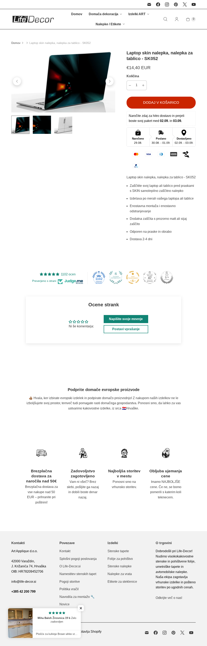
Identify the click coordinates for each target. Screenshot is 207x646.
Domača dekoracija (103, 14)
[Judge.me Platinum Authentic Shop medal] (115, 277)
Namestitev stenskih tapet (77, 574)
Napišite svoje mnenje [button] (126, 319)
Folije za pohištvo (120, 558)
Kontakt (64, 551)
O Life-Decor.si (70, 566)
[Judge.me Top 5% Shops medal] (166, 277)
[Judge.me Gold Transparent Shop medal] (132, 277)
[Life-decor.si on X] (184, 4)
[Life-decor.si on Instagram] (167, 4)
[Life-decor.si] (33, 19)
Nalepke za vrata (120, 574)
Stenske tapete (118, 551)
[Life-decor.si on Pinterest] (175, 4)
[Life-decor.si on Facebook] (158, 4)
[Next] (110, 81)
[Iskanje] (165, 19)
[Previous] (17, 81)
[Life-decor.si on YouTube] (193, 4)
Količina (133, 76)
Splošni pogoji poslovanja (78, 558)
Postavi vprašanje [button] (126, 329)
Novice (64, 604)
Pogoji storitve (69, 581)
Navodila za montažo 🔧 (77, 596)
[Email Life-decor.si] (149, 4)
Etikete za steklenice (122, 581)
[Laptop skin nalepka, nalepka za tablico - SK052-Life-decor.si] (63, 81)
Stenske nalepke (120, 566)
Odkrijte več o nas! (169, 597)
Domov (76, 14)
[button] (81, 608)
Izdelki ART (137, 14)
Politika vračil (69, 589)
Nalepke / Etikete (108, 24)
